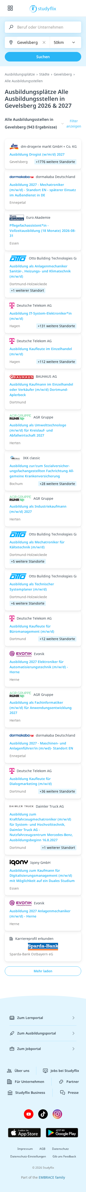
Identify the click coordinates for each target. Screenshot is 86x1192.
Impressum (25, 1149)
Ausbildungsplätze (20, 74)
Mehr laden (43, 971)
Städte (44, 74)
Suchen (43, 56)
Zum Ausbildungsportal (36, 1033)
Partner (72, 1081)
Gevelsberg (63, 74)
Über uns (22, 1070)
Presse (73, 1092)
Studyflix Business (30, 1092)
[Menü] (10, 8)
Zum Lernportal (30, 1017)
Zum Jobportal (29, 1048)
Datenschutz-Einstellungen (28, 1156)
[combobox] (65, 42)
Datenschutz (60, 1149)
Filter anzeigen (73, 123)
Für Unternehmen (29, 1081)
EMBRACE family (52, 1177)
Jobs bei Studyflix (65, 1070)
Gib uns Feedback (64, 1156)
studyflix (47, 8)
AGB (42, 1149)
